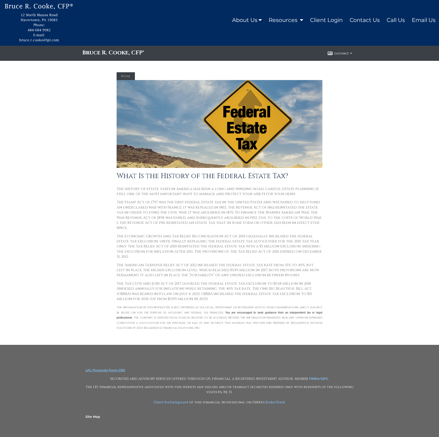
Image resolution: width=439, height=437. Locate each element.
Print (125, 76)
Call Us (396, 20)
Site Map (93, 417)
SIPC (324, 379)
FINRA (314, 379)
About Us (244, 20)
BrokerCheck (275, 402)
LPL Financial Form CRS (105, 370)
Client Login (326, 20)
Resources (284, 20)
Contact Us (365, 20)
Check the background (171, 402)
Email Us (424, 20)
